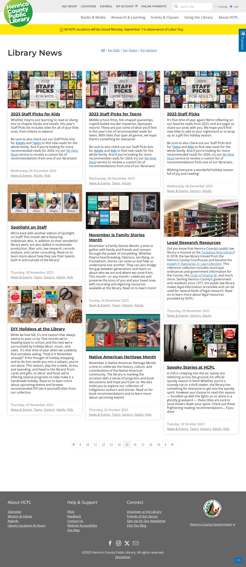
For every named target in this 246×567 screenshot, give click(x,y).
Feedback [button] (74, 516)
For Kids (114, 50)
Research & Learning (128, 17)
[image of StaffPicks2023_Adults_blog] (201, 89)
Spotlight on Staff (29, 227)
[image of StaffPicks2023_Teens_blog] (123, 89)
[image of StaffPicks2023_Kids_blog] (45, 89)
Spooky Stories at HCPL (191, 367)
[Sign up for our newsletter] (137, 543)
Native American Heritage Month (122, 357)
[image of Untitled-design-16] (123, 210)
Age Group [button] (69, 6)
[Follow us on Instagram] (119, 543)
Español (106, 6)
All (103, 50)
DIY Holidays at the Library (38, 329)
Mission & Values (20, 516)
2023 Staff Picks (183, 114)
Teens (36, 143)
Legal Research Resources (194, 242)
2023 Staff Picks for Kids (35, 114)
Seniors (195, 191)
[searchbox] (176, 6)
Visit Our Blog (136, 525)
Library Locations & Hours (27, 525)
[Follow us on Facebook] (111, 543)
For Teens (130, 50)
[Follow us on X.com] (128, 543)
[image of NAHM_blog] (123, 332)
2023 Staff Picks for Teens (115, 114)
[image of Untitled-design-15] (201, 342)
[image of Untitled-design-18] (45, 304)
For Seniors (148, 50)
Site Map (73, 530)
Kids (47, 175)
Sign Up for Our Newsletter (146, 521)
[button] (238, 560)
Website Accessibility (82, 525)
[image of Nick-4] (45, 202)
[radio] (215, 6)
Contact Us (75, 521)
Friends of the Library (142, 516)
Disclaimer (123, 557)
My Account (125, 6)
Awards (13, 521)
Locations (88, 6)
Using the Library (198, 17)
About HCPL (228, 17)
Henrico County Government (211, 524)
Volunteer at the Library (144, 512)
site (236, 6)
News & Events (21, 175)
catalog (223, 6)
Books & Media (93, 17)
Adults (38, 175)
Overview (14, 512)
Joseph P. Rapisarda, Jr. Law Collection (194, 264)
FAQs (71, 512)
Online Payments (153, 6)
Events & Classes (165, 17)
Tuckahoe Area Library (217, 252)
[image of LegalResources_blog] (201, 218)
